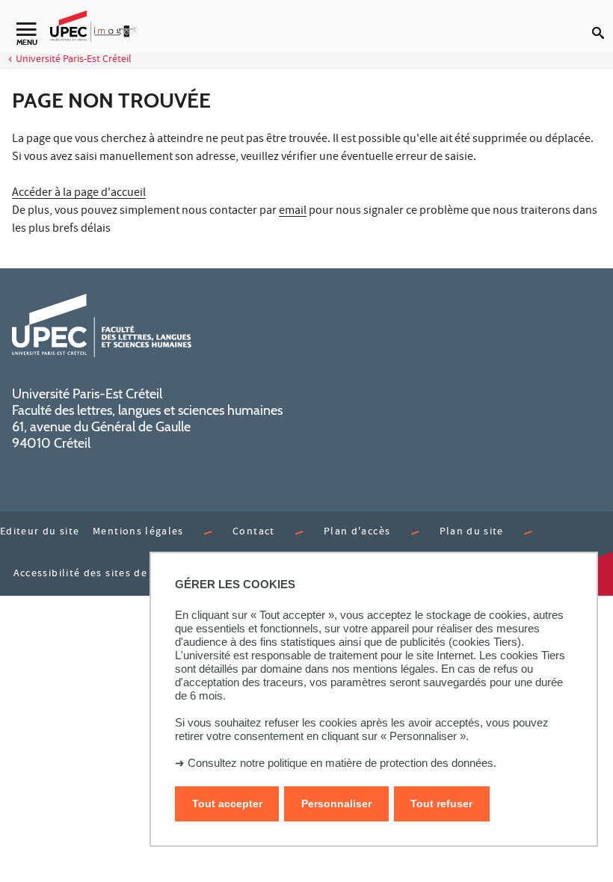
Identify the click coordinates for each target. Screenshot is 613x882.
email (292, 211)
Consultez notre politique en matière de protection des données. (342, 762)
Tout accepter (227, 803)
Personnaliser (336, 803)
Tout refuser (441, 803)
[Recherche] (602, 21)
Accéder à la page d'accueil (79, 194)
